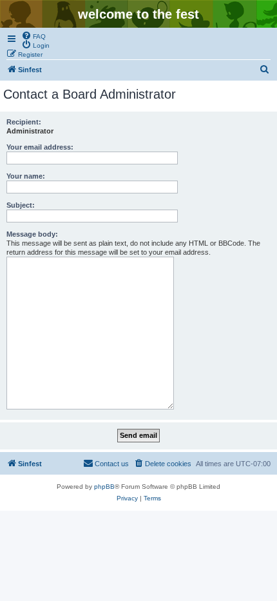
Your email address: (39, 147)
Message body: (32, 234)
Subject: (20, 205)
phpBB (104, 486)
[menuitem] (33, 35)
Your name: (25, 176)
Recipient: (23, 122)
